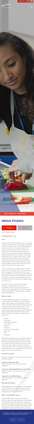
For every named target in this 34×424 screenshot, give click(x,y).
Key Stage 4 (9, 227)
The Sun (28, 339)
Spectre (12, 339)
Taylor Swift (15, 341)
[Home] (6, 2)
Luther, (3, 341)
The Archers (9, 341)
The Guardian (21, 339)
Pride (16, 339)
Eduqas (14, 236)
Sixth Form (25, 227)
